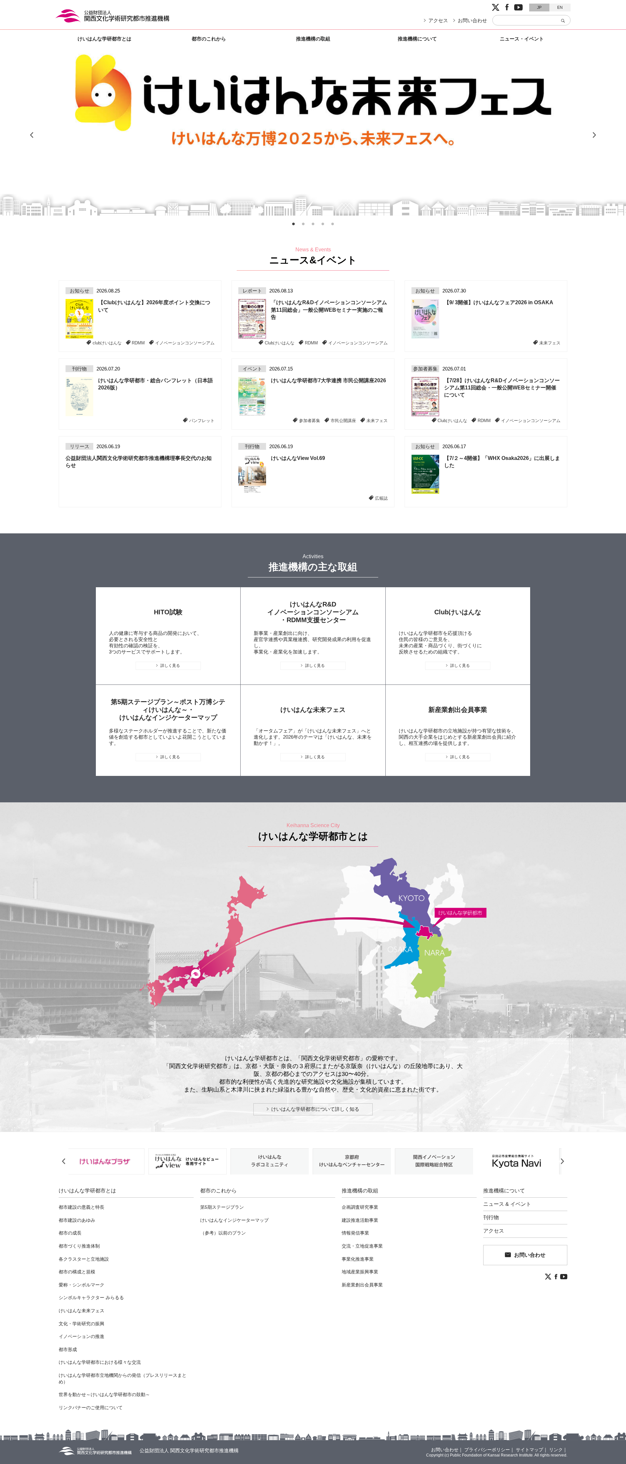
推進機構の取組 (313, 38)
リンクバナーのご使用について (91, 1407)
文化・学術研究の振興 (81, 1323)
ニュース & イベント (507, 1204)
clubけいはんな (107, 342)
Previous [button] (31, 135)
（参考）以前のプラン (223, 1233)
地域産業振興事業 (360, 1271)
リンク (556, 1449)
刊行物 (491, 1217)
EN (560, 7)
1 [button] (293, 224)
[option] (313, 135)
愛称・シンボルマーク (81, 1284)
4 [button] (323, 224)
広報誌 (381, 498)
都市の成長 (70, 1233)
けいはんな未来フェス (81, 1310)
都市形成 (68, 1349)
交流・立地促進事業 (362, 1246)
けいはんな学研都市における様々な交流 (100, 1362)
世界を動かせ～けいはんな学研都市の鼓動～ (104, 1394)
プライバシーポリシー (487, 1449)
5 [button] (333, 224)
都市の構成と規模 (77, 1271)
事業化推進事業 (358, 1259)
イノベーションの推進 (81, 1336)
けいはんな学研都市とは (104, 38)
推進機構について (417, 38)
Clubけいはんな (279, 342)
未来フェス (549, 342)
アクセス (438, 20)
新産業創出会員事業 (362, 1284)
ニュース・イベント (522, 38)
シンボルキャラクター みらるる (91, 1297)
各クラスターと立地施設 (84, 1259)
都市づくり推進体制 (79, 1246)
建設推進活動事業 (360, 1220)
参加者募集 (309, 420)
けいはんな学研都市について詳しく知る (315, 1109)
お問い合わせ (472, 20)
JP (539, 7)
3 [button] (313, 224)
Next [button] (594, 135)
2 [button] (303, 224)
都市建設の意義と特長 (81, 1207)
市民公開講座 (343, 420)
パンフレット (202, 420)
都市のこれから (209, 38)
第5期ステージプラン (222, 1207)
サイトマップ (529, 1449)
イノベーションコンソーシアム (185, 342)
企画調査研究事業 (360, 1207)
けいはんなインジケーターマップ (234, 1220)
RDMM (138, 342)
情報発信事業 (355, 1233)
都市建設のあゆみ (77, 1220)
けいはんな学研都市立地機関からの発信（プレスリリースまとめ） (122, 1378)
